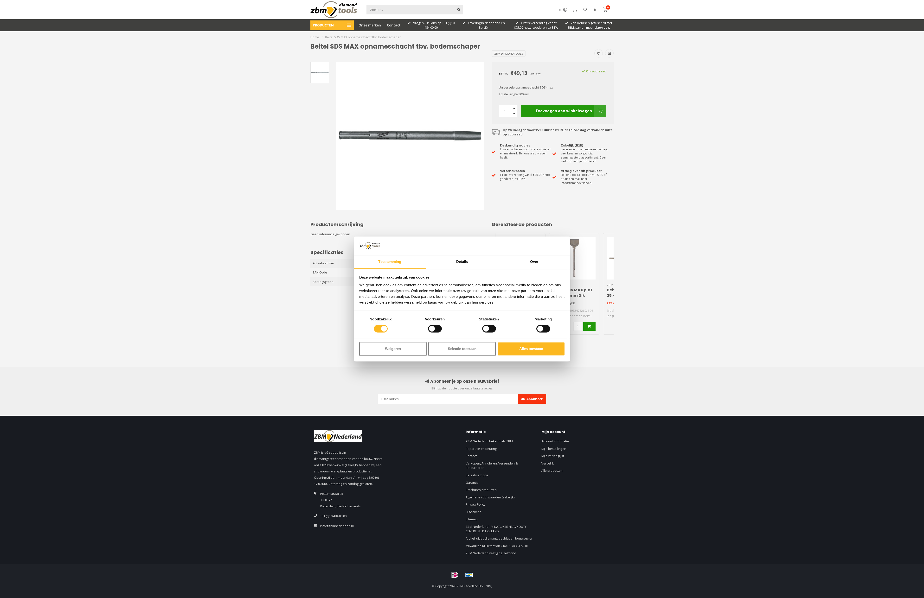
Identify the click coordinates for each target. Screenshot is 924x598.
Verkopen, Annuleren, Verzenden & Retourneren (492, 465)
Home (314, 37)
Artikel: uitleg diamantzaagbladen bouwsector (499, 538)
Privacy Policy (475, 504)
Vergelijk (547, 463)
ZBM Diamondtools (508, 53)
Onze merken (370, 25)
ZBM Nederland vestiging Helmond (491, 553)
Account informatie (555, 441)
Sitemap (472, 519)
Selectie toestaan (462, 349)
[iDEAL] (455, 575)
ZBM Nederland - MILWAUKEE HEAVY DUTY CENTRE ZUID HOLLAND (496, 528)
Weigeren (393, 349)
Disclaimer (473, 512)
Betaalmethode (477, 475)
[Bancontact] (469, 575)
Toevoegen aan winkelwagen (563, 111)
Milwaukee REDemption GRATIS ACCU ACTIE (497, 546)
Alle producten (552, 470)
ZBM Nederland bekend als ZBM (489, 441)
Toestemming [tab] (389, 262)
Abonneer (534, 399)
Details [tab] (462, 262)
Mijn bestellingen (553, 448)
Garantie (472, 482)
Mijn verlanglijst (552, 456)
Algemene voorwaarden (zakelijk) (490, 497)
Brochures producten (481, 490)
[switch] (435, 329)
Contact (394, 25)
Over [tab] (534, 262)
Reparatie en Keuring (481, 448)
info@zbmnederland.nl (337, 526)
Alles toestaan (531, 349)
